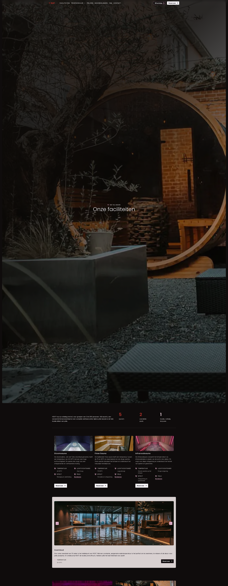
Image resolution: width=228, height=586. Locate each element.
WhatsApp (158, 3)
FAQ (110, 3)
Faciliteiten (65, 3)
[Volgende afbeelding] (170, 523)
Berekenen (77, 477)
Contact (117, 3)
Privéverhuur (77, 3)
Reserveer (172, 3)
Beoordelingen (101, 3)
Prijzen (90, 3)
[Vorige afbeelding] (57, 523)
